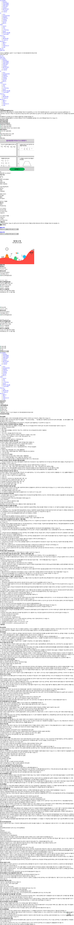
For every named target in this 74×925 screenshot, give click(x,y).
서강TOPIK (6, 34)
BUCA (4, 23)
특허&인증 (5, 38)
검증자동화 (6, 4)
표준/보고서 (6, 45)
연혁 (4, 37)
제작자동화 (6, 3)
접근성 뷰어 (6, 9)
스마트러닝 (6, 30)
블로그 (4, 42)
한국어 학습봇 (6, 32)
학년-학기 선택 (4, 119)
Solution (5, 7)
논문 (4, 47)
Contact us (5, 40)
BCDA (4, 22)
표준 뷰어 (5, 6)
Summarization (6, 15)
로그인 (1, 48)
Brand (4, 31)
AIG (4, 27)
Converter (5, 10)
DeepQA (5, 17)
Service (4, 26)
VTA (4, 28)
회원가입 (2, 50)
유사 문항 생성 (4, 121)
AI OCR (5, 20)
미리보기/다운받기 (5, 123)
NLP (4, 14)
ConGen (5, 11)
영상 (4, 44)
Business (5, 2)
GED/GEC (5, 18)
